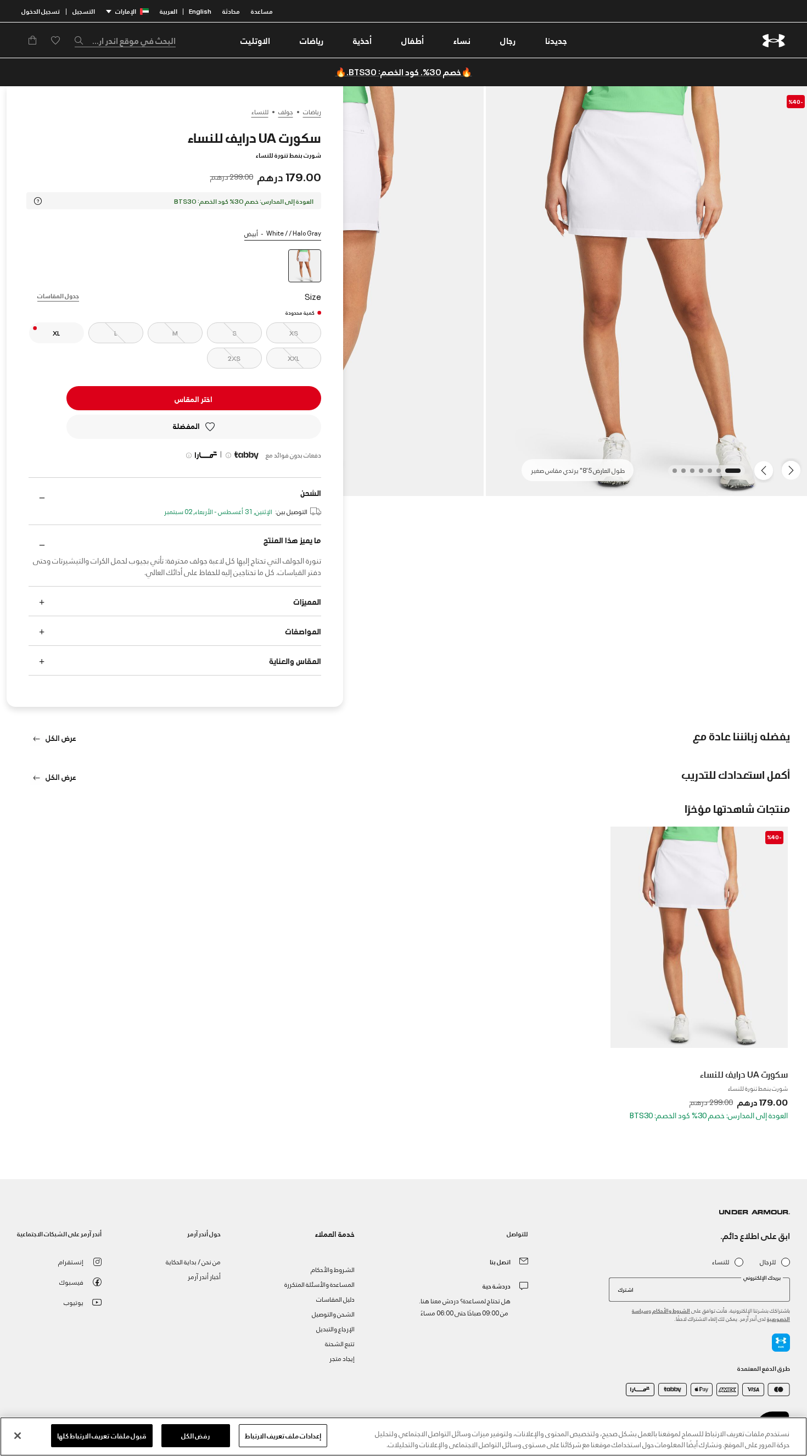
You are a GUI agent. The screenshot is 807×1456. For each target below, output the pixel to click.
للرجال (768, 1262)
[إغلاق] (17, 1436)
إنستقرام (70, 1261)
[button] (507, 40)
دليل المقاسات (335, 1298)
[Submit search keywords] (82, 40)
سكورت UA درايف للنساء (744, 1074)
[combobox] (125, 40)
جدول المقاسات (58, 295)
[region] (403, 1436)
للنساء (259, 111)
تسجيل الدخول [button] (40, 10)
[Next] (765, 469)
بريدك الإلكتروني (762, 1277)
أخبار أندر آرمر (204, 1276)
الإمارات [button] (125, 10)
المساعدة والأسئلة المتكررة (319, 1283)
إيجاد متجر (342, 1358)
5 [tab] (688, 473)
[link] (556, 40)
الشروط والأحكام (671, 1310)
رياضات (312, 111)
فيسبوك (71, 1281)
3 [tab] (706, 473)
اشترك (626, 1289)
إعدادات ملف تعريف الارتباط (283, 1435)
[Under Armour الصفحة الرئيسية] (774, 40)
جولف (285, 111)
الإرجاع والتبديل (335, 1328)
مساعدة (262, 10)
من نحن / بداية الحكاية (193, 1261)
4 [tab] (697, 473)
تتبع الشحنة (340, 1343)
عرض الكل (60, 737)
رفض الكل (195, 1435)
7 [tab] (671, 473)
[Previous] (794, 469)
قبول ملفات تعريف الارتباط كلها (102, 1435)
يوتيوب (73, 1302)
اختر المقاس (193, 398)
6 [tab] (680, 473)
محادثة (231, 10)
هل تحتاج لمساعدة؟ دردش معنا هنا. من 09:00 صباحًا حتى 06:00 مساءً (465, 1306)
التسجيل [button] (83, 10)
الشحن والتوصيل (333, 1313)
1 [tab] (735, 473)
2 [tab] (715, 473)
